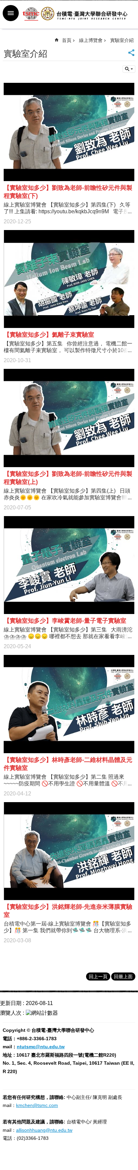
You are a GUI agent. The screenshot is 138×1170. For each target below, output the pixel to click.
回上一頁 (98, 976)
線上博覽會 (90, 40)
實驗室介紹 (122, 40)
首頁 (66, 40)
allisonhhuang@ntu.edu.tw (44, 1130)
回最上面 (123, 976)
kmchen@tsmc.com (37, 1105)
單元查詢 (129, 69)
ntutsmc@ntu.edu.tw (41, 1046)
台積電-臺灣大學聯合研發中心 (75, 14)
